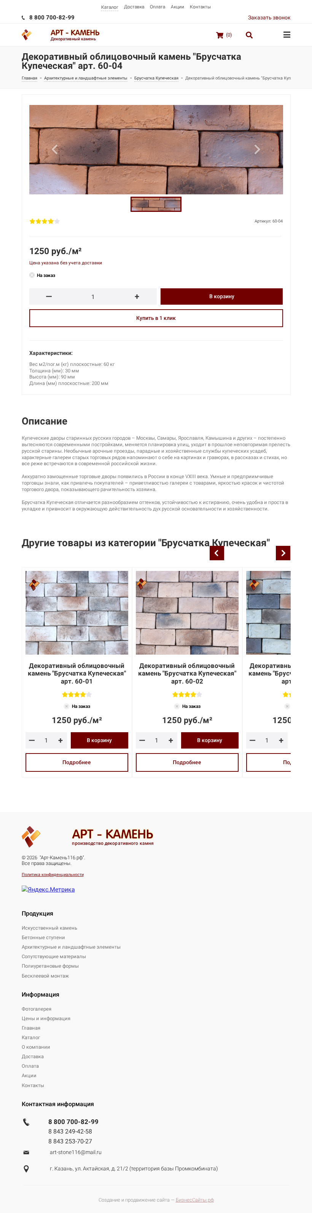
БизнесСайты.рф (195, 1200)
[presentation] (217, 553)
